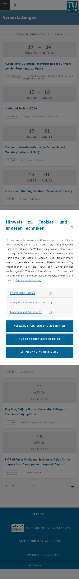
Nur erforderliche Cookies (39, 339)
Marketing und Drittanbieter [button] (26, 312)
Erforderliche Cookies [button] (22, 293)
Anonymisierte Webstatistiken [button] (27, 302)
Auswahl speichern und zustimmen (39, 326)
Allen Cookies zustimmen (39, 352)
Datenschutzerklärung (28, 280)
